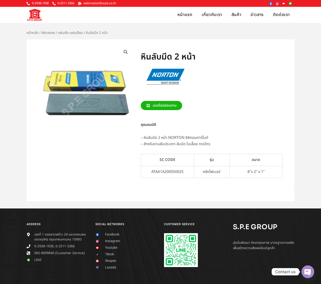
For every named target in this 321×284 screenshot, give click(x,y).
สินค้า (236, 15)
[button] (125, 52)
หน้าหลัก (32, 33)
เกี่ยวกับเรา (212, 15)
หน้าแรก (184, 15)
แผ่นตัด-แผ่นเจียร (70, 33)
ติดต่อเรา (281, 15)
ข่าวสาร (257, 15)
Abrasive (48, 33)
